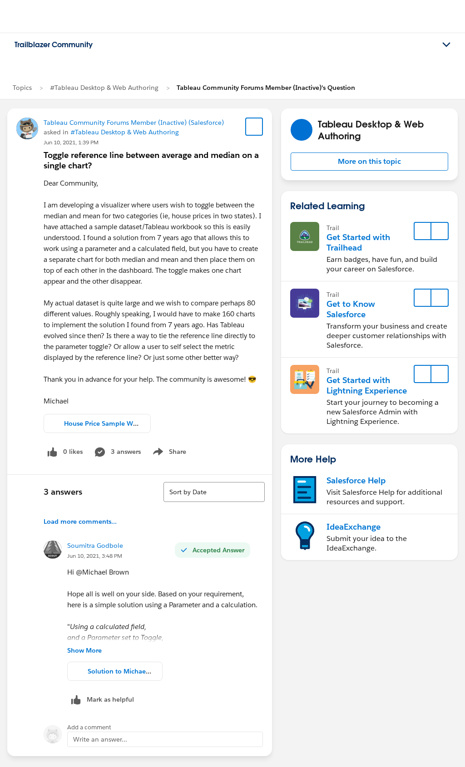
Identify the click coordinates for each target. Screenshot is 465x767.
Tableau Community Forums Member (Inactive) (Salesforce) (134, 122)
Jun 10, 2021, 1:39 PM (71, 142)
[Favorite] (254, 126)
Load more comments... (80, 521)
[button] (369, 161)
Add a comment (89, 727)
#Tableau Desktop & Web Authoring (104, 88)
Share (168, 453)
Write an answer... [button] (100, 739)
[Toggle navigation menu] (446, 45)
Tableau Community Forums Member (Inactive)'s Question (266, 88)
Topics (22, 88)
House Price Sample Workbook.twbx (120, 423)
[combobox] (214, 492)
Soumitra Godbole (95, 545)
